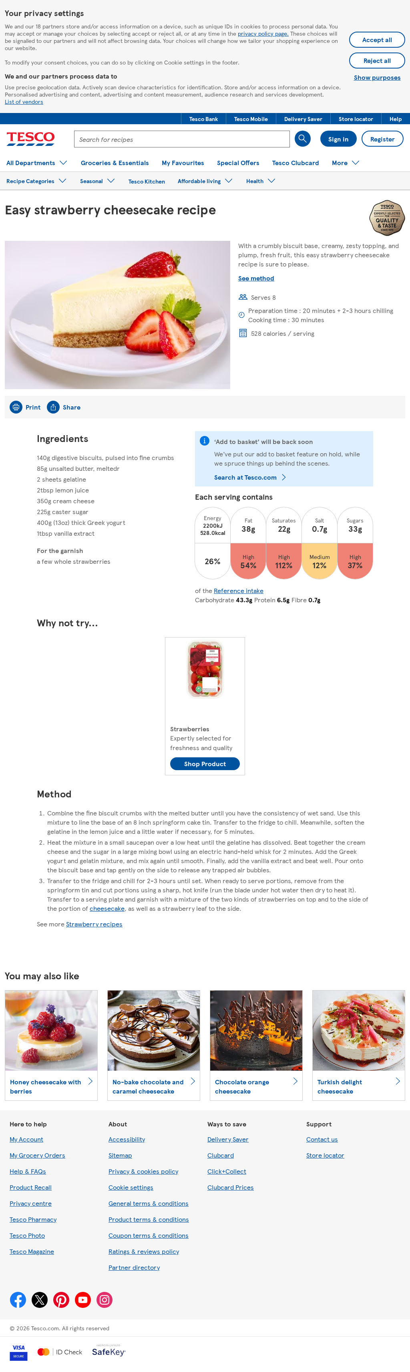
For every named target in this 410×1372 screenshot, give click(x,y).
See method (256, 277)
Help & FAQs (28, 1171)
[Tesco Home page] (30, 139)
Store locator (325, 1155)
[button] (203, 118)
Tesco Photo (27, 1235)
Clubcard (220, 1155)
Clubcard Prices (230, 1187)
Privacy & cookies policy (143, 1171)
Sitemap (120, 1155)
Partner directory (134, 1267)
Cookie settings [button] (131, 1187)
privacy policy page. (263, 33)
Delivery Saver (228, 1139)
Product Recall (31, 1187)
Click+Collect (226, 1171)
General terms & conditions (149, 1203)
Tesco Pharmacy (33, 1219)
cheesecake (107, 908)
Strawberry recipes (94, 923)
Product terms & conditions (149, 1219)
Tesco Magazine (32, 1251)
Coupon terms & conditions (149, 1235)
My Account (26, 1139)
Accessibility (127, 1139)
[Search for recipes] (303, 139)
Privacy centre (31, 1203)
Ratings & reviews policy (144, 1251)
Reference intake (238, 590)
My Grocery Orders (37, 1155)
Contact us (322, 1139)
